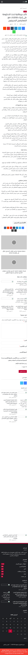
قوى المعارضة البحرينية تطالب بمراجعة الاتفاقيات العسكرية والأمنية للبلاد (10, 411)
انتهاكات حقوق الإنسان (21, 564)
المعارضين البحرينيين (19, 222)
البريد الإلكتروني (23, 346)
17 (17, 627)
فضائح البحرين (22, 566)
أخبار (21, 8)
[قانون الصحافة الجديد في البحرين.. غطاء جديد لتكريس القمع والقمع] (21, 284)
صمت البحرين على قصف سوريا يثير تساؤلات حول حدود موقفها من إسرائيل (9, 394)
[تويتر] (19, 28)
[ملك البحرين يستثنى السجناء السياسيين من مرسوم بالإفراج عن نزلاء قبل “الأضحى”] (7, 284)
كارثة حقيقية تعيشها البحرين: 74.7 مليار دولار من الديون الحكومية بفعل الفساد (10, 401)
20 (6, 627)
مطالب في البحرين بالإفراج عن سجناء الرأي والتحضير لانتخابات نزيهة (7, 307)
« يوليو (25, 638)
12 (10, 624)
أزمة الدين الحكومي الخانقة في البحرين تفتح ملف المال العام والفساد (10, 536)
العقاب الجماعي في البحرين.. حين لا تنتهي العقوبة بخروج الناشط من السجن (9, 418)
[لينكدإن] (15, 28)
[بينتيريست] (8, 28)
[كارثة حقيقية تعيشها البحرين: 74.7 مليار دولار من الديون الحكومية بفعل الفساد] (22, 403)
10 (17, 624)
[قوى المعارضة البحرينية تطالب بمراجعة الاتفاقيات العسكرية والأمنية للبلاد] (22, 411)
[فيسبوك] (23, 28)
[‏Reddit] (4, 28)
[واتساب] (14, 31)
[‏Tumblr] (12, 28)
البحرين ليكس (6, 644)
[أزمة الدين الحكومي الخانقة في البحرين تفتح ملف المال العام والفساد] (22, 537)
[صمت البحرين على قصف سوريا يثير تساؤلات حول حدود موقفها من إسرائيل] (22, 395)
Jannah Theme (5, 650)
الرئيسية (25, 8)
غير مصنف (23, 576)
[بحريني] (25, 1)
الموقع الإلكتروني (23, 352)
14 (3, 624)
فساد (25, 574)
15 (25, 627)
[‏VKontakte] (5, 228)
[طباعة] (12, 230)
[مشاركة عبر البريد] (15, 230)
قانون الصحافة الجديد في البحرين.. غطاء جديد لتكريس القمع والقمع (21, 290)
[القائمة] (2, 2)
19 (10, 627)
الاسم (25, 340)
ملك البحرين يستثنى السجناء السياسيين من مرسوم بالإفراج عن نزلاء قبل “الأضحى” (7, 291)
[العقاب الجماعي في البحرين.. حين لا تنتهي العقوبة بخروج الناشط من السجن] (22, 474)
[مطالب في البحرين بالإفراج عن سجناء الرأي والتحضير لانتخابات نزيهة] (7, 301)
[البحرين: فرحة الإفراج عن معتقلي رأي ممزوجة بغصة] (21, 301)
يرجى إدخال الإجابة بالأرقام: (21, 363)
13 (6, 624)
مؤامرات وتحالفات (22, 571)
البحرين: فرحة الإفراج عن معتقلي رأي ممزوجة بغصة (21, 307)
